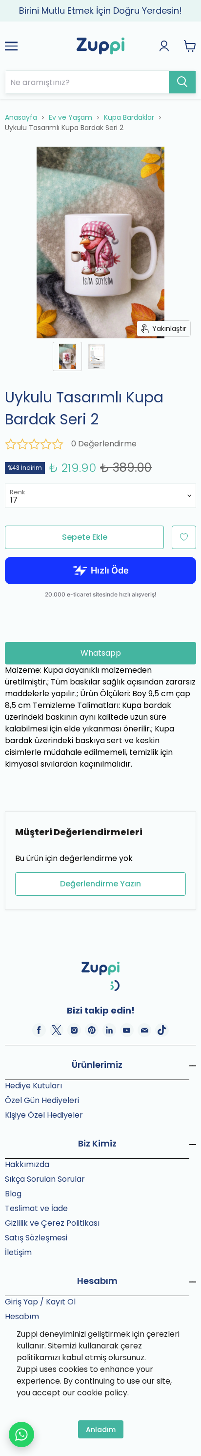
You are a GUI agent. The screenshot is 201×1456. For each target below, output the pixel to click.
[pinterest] (92, 1030)
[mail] (144, 1030)
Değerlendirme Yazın (100, 883)
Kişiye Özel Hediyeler (44, 1115)
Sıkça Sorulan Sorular (45, 1179)
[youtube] (127, 1030)
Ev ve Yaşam (70, 117)
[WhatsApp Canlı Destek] (21, 1434)
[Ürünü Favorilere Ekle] (184, 537)
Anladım (101, 1429)
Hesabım (22, 1316)
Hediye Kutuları (33, 1085)
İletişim (18, 1252)
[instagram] (74, 1030)
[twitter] (56, 1030)
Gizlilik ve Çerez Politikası (52, 1223)
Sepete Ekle (84, 537)
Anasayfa (21, 117)
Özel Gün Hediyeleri (42, 1100)
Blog (13, 1193)
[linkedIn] (109, 1030)
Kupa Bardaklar (129, 117)
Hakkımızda (27, 1164)
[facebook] (39, 1030)
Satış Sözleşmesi (36, 1237)
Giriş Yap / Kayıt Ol (40, 1301)
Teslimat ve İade (36, 1208)
